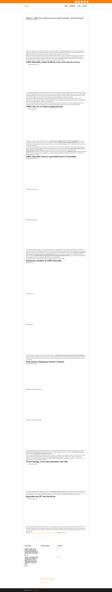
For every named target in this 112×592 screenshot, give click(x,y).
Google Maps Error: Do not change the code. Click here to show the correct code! (47, 580)
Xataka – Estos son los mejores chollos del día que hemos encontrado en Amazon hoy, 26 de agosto (31, 551)
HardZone (66, 532)
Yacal (32, 590)
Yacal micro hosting (44, 582)
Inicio (66, 5)
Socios (79, 5)
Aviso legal (36, 590)
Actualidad (72, 5)
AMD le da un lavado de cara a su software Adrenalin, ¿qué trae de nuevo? (43, 532)
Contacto (84, 5)
